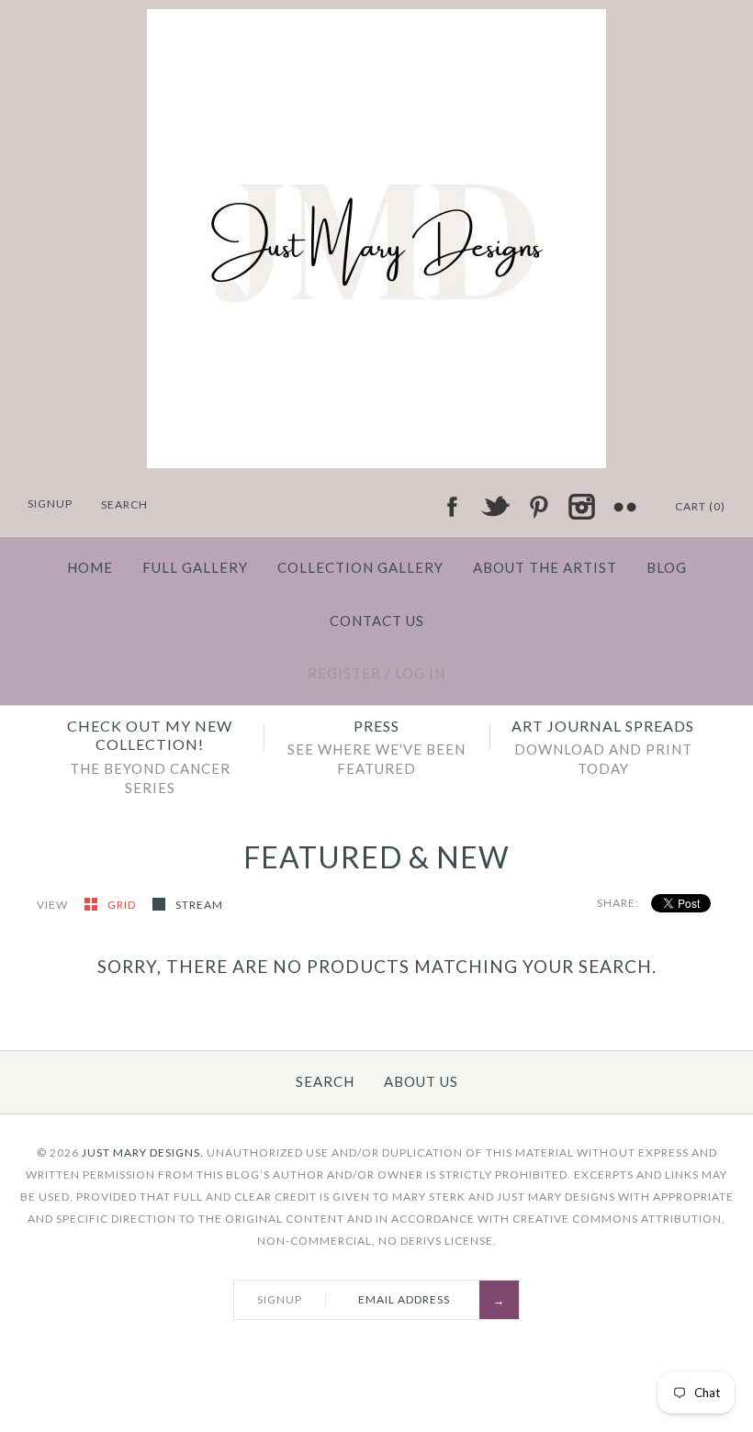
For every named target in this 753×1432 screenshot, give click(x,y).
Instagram (581, 507)
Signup (50, 503)
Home (90, 567)
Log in (420, 673)
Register (344, 673)
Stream (199, 905)
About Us (421, 1081)
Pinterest (538, 507)
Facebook (452, 507)
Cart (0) (700, 506)
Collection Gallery (360, 567)
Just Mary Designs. (143, 1152)
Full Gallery (195, 567)
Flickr (624, 507)
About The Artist (545, 567)
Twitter (495, 507)
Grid (123, 905)
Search (325, 1081)
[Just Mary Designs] (376, 20)
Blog (666, 567)
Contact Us (377, 620)
